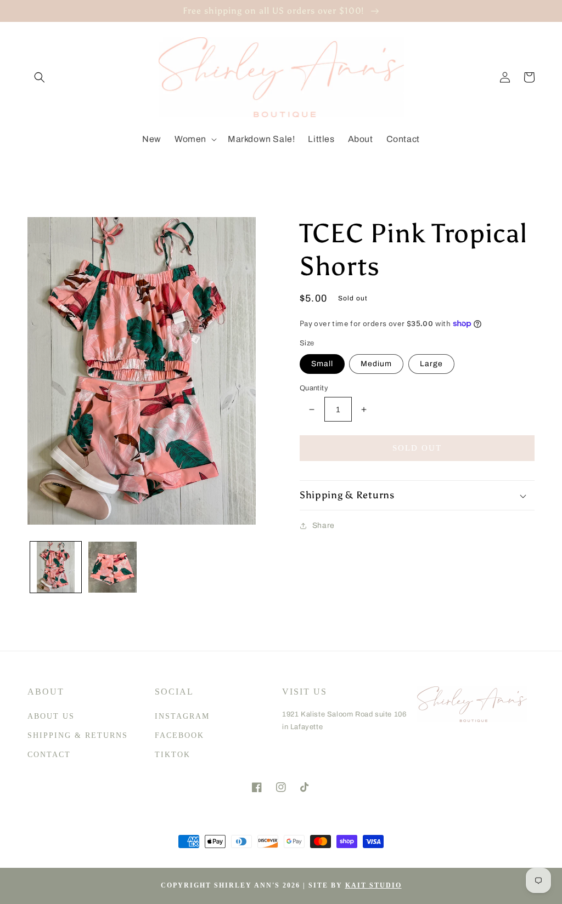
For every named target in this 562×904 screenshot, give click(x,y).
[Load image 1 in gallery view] (55, 567)
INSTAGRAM (182, 716)
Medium (376, 364)
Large (431, 364)
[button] (39, 77)
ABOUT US (51, 716)
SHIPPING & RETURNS (77, 735)
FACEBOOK (179, 735)
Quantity (314, 388)
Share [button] (323, 525)
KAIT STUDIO (373, 885)
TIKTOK (172, 755)
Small (322, 364)
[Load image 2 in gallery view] (112, 567)
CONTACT (49, 755)
